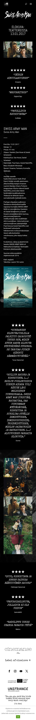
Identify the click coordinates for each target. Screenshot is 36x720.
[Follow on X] (26, 671)
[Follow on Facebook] (9, 671)
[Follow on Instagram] (15, 671)
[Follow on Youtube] (20, 671)
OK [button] (18, 716)
